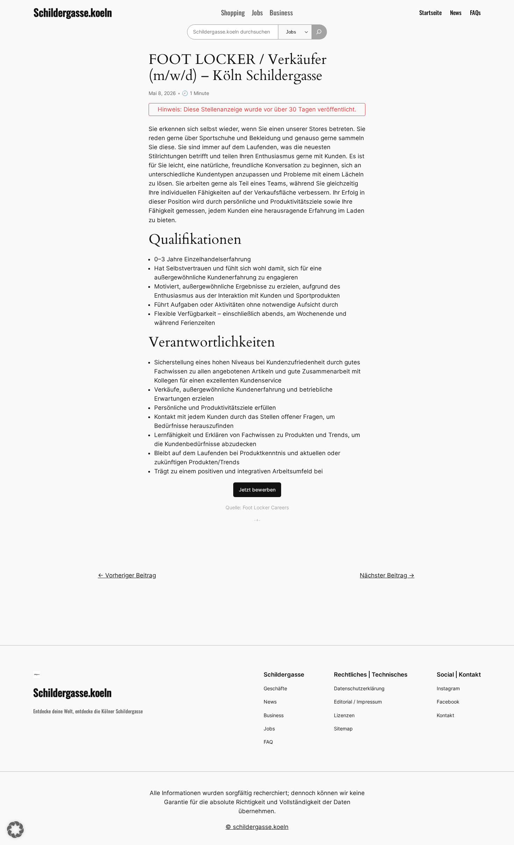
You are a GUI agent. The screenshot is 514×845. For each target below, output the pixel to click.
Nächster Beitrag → (387, 575)
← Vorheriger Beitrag (127, 575)
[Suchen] (319, 31)
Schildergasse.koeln (73, 12)
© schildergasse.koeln (257, 826)
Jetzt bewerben (257, 490)
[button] (15, 829)
